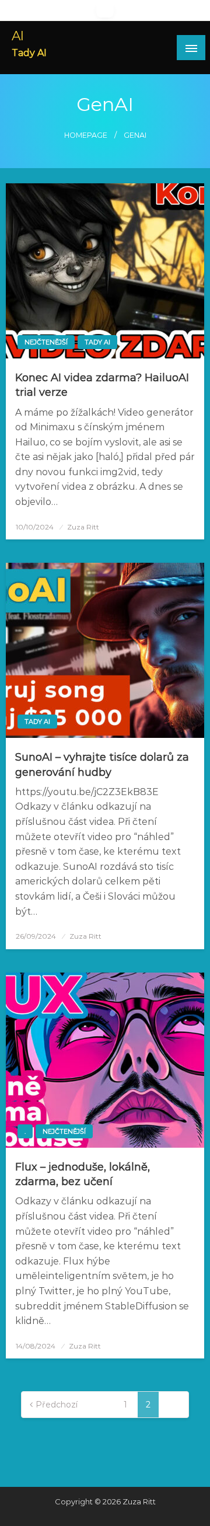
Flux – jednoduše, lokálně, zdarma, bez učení (82, 1174)
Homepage (85, 135)
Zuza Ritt (83, 526)
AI (18, 35)
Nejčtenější (46, 342)
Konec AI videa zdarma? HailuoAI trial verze (102, 385)
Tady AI (97, 342)
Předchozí (57, 1404)
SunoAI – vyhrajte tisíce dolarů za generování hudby (102, 764)
